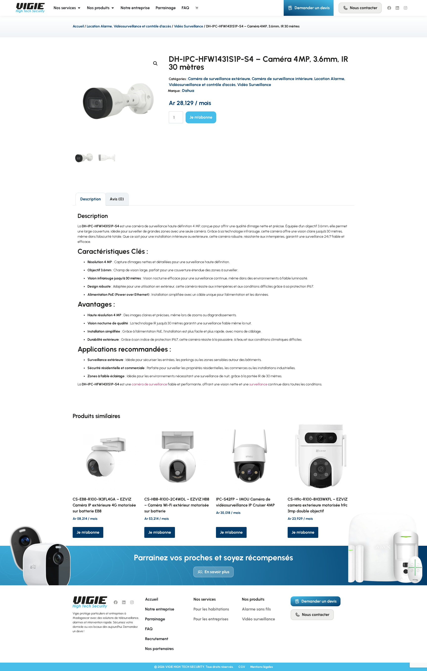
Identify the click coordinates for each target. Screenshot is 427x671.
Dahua (188, 90)
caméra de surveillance (149, 384)
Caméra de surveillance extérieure (219, 78)
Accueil (78, 26)
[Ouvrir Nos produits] (113, 8)
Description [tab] (90, 199)
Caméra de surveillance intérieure (282, 78)
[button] (155, 63)
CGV (241, 667)
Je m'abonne (201, 117)
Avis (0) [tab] (117, 199)
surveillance (258, 384)
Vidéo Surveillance (188, 26)
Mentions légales (261, 667)
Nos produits (253, 599)
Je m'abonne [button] (88, 532)
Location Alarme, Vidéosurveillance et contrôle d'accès (129, 26)
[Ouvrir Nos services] (79, 8)
